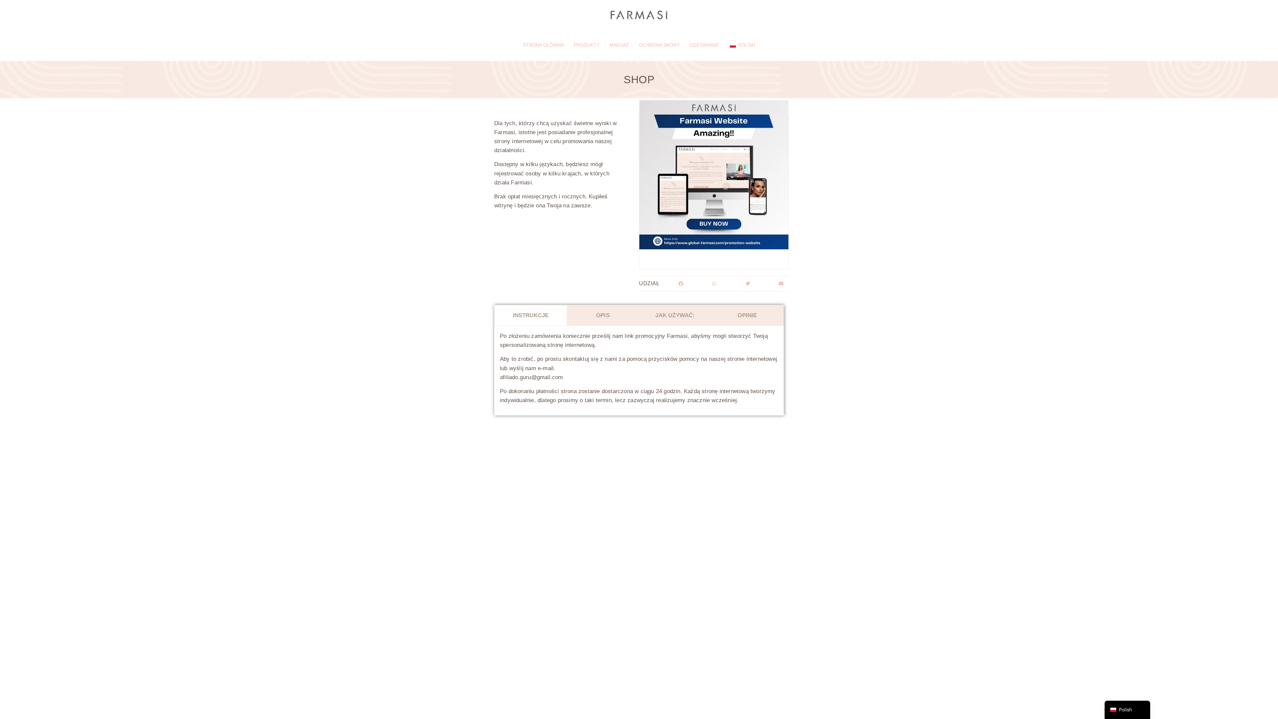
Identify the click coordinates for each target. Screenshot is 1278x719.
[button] (680, 283)
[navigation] (1127, 710)
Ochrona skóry (659, 45)
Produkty (586, 45)
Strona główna (543, 45)
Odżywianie (704, 45)
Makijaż (619, 45)
